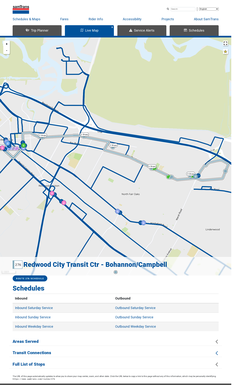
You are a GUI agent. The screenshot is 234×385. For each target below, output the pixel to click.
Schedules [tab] (196, 30)
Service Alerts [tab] (144, 30)
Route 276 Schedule (30, 278)
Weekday (34, 326)
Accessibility (132, 19)
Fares (64, 19)
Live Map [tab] (92, 30)
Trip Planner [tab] (39, 30)
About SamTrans (206, 19)
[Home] (21, 9)
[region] (115, 156)
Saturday (34, 308)
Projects (168, 19)
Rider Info (96, 19)
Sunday (33, 317)
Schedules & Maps (26, 19)
